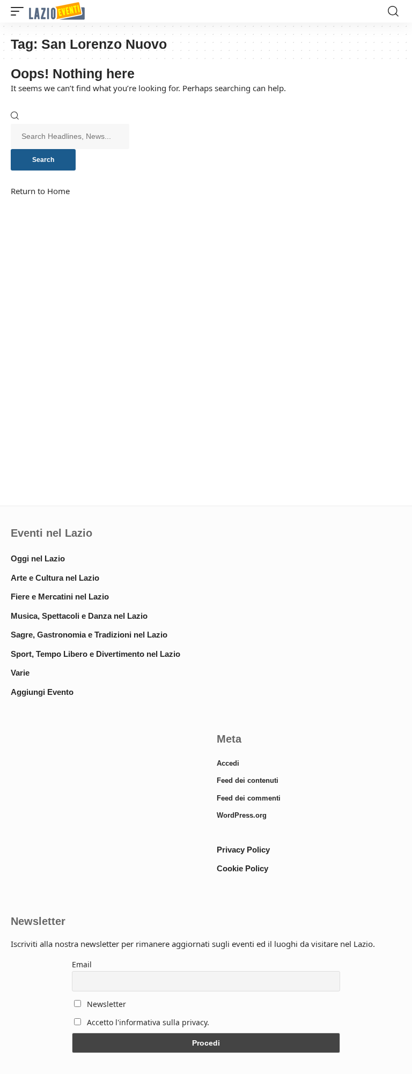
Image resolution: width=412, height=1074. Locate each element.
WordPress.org (242, 815)
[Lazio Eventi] (57, 11)
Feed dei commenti (249, 798)
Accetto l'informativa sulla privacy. (148, 1022)
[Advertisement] (103, 809)
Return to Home (40, 191)
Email (82, 964)
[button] (20, 11)
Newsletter (105, 1004)
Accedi (228, 763)
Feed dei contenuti (247, 780)
